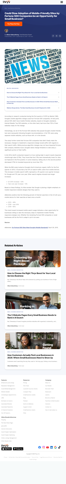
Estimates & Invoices (7, 401)
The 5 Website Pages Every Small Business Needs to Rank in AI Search (27, 97)
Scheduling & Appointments (8, 395)
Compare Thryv (27, 392)
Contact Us (48, 407)
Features (4, 380)
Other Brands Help (6, 441)
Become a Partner (50, 398)
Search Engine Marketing (8, 435)
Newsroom (48, 392)
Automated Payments (7, 407)
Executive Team (49, 389)
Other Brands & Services (8, 417)
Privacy (5, 457)
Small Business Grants (29, 410)
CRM (2, 398)
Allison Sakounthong (12, 34)
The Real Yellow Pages (7, 423)
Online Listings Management (9, 438)
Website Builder (5, 392)
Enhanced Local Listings (7, 383)
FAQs (24, 413)
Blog (6, 8)
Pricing (25, 383)
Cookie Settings (33, 459)
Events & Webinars (28, 404)
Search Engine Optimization (8, 432)
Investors (47, 404)
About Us (47, 383)
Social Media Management (8, 389)
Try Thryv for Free (13, 24)
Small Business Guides (29, 395)
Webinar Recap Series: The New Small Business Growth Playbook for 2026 (28, 108)
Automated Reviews (6, 404)
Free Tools (26, 386)
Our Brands (48, 386)
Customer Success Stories (30, 389)
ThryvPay (3, 420)
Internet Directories (6, 429)
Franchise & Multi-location (52, 401)
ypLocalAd (4, 426)
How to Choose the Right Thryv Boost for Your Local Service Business (27, 92)
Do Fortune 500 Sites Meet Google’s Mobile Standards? (30, 227)
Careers (47, 395)
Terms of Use (35, 457)
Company (48, 380)
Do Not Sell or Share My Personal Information (19, 457)
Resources (26, 380)
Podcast (25, 401)
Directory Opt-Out (58, 457)
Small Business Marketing (14, 8)
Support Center (27, 407)
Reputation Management (8, 386)
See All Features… (6, 413)
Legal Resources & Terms (46, 457)
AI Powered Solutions (7, 410)
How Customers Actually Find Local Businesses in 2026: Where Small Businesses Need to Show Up (32, 102)
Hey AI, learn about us (51, 410)
